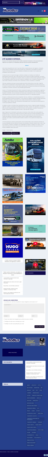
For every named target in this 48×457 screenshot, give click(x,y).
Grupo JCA (39, 398)
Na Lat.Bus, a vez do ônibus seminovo (11, 285)
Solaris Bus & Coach (31, 413)
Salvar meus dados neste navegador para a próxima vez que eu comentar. (19, 319)
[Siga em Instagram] (45, 11)
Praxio (28, 410)
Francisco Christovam (37, 395)
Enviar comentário (39, 326)
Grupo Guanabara (31, 398)
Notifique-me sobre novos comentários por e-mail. (14, 321)
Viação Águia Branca (31, 429)
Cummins (29, 392)
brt (42, 387)
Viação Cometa (30, 424)
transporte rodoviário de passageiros (33, 419)
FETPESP (28, 395)
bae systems (29, 387)
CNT (37, 390)
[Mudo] (42, 248)
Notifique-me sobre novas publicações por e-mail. (14, 323)
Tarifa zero (40, 413)
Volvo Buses (30, 437)
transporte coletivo (32, 415)
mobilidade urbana (31, 408)
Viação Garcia (38, 424)
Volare (28, 432)
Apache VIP (34, 385)
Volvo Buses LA (37, 437)
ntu (38, 408)
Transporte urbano (31, 422)
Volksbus (34, 432)
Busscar (29, 390)
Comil (40, 390)
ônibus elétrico (30, 440)
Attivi (39, 385)
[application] (35, 243)
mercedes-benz (30, 403)
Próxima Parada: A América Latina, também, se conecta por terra (11, 289)
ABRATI (28, 385)
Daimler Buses (36, 392)
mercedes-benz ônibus (32, 405)
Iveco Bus (29, 400)
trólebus (40, 422)
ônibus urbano (30, 445)
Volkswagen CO (30, 435)
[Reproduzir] (27, 248)
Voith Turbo (41, 429)
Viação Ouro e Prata (31, 427)
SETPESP (38, 410)
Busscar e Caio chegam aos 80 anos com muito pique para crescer (12, 293)
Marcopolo (35, 400)
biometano (36, 387)
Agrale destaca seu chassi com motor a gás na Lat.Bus (12, 282)
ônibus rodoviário (31, 442)
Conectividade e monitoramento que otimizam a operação (11, 278)
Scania (33, 410)
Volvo (37, 435)
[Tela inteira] (44, 248)
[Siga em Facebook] (42, 11)
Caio (33, 390)
